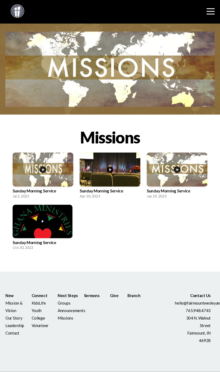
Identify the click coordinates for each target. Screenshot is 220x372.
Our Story (13, 318)
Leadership (15, 325)
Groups (64, 303)
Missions (65, 318)
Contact (12, 333)
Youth (37, 310)
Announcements (72, 310)
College (39, 318)
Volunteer (40, 325)
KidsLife (39, 303)
